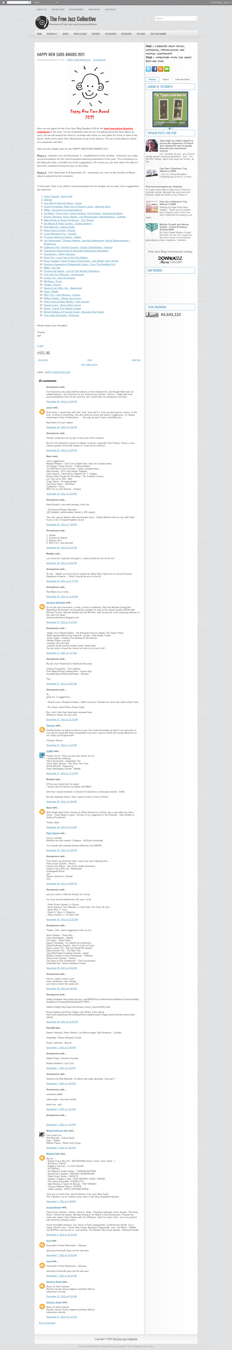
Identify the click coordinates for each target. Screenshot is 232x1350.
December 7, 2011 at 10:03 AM (61, 1255)
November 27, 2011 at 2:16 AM (61, 622)
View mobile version (89, 364)
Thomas (50, 725)
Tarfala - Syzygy (52, 284)
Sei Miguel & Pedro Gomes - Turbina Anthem (68, 223)
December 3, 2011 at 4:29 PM (61, 1201)
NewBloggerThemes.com (142, 1346)
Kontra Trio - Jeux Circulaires (59, 278)
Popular (152, 79)
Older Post (136, 360)
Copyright (110, 9)
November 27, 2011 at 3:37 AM (61, 653)
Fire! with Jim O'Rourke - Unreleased (64, 274)
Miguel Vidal (53, 1153)
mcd (48, 1240)
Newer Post (43, 360)
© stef (40, 345)
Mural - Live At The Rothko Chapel (62, 308)
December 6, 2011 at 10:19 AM (61, 1234)
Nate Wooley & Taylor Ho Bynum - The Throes (69, 220)
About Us (42, 9)
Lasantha (122, 1346)
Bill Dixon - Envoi (53, 281)
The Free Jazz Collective (73, 19)
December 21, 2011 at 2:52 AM (61, 1317)
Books (65, 33)
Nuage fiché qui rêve (57, 1130)
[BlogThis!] (41, 352)
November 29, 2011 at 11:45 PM (62, 1022)
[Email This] (38, 352)
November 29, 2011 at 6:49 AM (61, 988)
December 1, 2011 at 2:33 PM (61, 1068)
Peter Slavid (52, 833)
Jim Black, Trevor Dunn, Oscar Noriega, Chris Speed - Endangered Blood (83, 213)
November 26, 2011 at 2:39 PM (61, 427)
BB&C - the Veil (52, 267)
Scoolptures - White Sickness (59, 254)
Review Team (58, 9)
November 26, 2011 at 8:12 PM (61, 547)
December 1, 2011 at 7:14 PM (61, 1124)
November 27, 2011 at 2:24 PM (61, 745)
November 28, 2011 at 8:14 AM (61, 827)
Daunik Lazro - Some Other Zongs (62, 305)
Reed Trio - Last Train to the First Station (66, 257)
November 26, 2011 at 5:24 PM (61, 494)
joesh (49, 407)
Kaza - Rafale (51, 291)
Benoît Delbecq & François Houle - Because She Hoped (74, 311)
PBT (129, 1346)
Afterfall (48, 199)
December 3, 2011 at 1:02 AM (61, 1148)
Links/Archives (182, 79)
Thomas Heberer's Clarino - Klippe (62, 237)
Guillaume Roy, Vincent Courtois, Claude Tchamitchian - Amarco (78, 247)
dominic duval (53, 1282)
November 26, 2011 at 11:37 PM (62, 581)
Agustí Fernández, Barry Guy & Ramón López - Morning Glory (77, 206)
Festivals (141, 33)
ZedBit (49, 751)
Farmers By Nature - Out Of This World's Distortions (72, 271)
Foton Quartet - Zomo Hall (58, 196)
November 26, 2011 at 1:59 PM (61, 401)
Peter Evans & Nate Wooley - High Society (66, 301)
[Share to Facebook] (48, 352)
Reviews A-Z (52, 33)
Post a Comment (47, 1323)
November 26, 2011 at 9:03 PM (61, 563)
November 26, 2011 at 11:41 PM (62, 596)
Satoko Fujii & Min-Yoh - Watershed (63, 288)
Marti (49, 807)
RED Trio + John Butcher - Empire (62, 295)
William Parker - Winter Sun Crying (62, 298)
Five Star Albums (158, 33)
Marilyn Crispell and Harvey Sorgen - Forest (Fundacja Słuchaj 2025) (174, 227)
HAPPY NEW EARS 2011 (79, 60)
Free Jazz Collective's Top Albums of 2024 (173, 203)
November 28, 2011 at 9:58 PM (61, 883)
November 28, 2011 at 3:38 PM (61, 850)
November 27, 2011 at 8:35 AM (61, 683)
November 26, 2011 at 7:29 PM (61, 524)
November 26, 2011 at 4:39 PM (61, 450)
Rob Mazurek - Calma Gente (59, 227)
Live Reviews (110, 33)
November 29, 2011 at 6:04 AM (61, 968)
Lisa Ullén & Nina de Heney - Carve (63, 203)
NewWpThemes (94, 1346)
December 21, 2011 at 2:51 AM (61, 1296)
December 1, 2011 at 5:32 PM (61, 1083)
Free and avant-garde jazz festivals (164, 186)
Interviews (126, 33)
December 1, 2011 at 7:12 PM (61, 1109)
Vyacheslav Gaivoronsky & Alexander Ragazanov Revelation (76, 250)
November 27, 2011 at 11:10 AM (62, 719)
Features (96, 33)
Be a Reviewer (76, 9)
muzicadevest (53, 1207)
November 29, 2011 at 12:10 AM (62, 919)
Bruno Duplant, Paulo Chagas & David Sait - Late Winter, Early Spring (81, 261)
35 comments (99, 60)
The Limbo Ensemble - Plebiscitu (61, 315)
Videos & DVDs (80, 33)
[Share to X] (45, 352)
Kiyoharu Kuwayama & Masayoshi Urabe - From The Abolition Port (79, 264)
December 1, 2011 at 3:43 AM (61, 1047)
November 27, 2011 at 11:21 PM (62, 773)
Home (39, 33)
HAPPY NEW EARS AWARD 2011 (61, 54)
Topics (166, 79)
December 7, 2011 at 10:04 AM (61, 1276)
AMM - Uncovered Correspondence (63, 210)
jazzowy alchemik (55, 602)
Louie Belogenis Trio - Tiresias (60, 233)
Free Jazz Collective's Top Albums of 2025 (173, 169)
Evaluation (94, 9)
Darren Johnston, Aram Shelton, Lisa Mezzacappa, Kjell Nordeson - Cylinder (85, 216)
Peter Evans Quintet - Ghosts (59, 230)
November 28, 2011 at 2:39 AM (61, 801)
